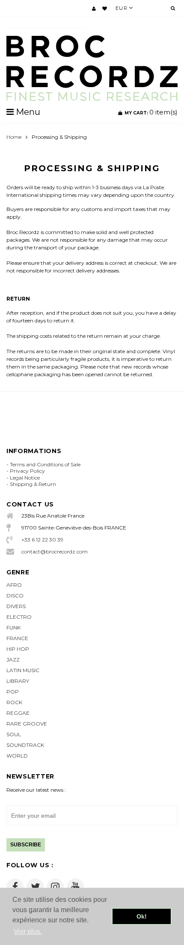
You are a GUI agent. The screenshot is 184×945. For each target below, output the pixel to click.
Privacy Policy (27, 471)
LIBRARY (17, 681)
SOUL (13, 734)
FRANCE (17, 638)
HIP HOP (17, 649)
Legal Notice (25, 477)
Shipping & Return (33, 484)
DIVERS (16, 606)
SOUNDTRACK (25, 745)
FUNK (13, 627)
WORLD (17, 755)
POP (12, 691)
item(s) (151, 112)
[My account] (94, 9)
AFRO (14, 585)
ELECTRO (19, 617)
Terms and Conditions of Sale (45, 464)
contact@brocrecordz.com (54, 551)
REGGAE (18, 713)
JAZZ (13, 659)
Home (13, 137)
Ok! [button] (142, 916)
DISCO (15, 595)
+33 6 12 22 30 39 (42, 539)
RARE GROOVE (26, 723)
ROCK (14, 702)
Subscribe (25, 845)
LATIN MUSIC (22, 670)
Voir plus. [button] (28, 931)
